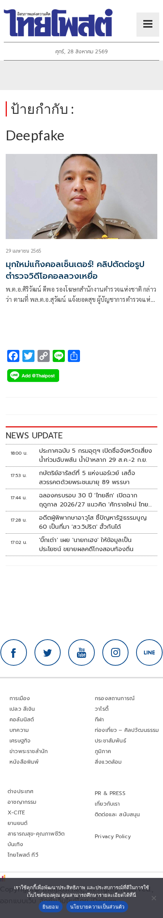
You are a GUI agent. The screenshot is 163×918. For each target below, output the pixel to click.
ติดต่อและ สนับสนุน (117, 815)
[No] (153, 898)
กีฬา (99, 720)
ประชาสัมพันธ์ (110, 741)
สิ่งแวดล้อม (108, 762)
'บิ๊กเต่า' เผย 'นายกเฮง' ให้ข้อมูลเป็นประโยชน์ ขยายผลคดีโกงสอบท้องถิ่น (86, 545)
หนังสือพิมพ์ (24, 762)
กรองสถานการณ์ (115, 698)
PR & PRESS (110, 793)
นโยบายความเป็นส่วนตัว (97, 907)
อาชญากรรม (22, 802)
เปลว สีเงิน (22, 709)
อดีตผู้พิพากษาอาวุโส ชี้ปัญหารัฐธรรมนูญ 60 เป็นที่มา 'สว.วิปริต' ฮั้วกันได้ (93, 522)
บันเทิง (15, 844)
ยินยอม (50, 907)
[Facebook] (13, 652)
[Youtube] (81, 652)
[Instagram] (115, 652)
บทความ (19, 730)
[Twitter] (47, 652)
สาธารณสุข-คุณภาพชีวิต (36, 834)
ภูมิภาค (103, 751)
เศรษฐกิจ (19, 741)
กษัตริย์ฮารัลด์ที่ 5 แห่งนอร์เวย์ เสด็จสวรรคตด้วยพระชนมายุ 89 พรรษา (87, 478)
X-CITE (16, 813)
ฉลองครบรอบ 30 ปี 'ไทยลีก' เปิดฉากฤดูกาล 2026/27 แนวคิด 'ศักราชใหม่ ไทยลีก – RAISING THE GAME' (94, 500)
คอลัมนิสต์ (21, 720)
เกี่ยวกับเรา (107, 804)
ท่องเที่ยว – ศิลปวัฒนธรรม (127, 730)
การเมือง (19, 698)
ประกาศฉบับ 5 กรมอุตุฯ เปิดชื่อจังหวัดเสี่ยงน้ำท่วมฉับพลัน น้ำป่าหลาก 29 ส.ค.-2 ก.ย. (95, 455)
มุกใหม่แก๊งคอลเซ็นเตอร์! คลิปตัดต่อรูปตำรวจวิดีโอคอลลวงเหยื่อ (75, 270)
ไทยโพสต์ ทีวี (23, 855)
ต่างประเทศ (21, 791)
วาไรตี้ (101, 709)
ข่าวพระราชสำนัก (28, 751)
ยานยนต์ (17, 823)
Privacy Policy (113, 836)
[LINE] (149, 652)
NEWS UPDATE (34, 435)
